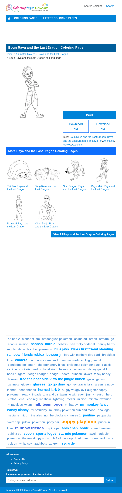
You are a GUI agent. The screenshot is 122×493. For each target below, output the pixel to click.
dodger (54, 374)
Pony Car (53, 422)
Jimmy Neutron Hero (99, 394)
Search (110, 6)
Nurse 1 (75, 415)
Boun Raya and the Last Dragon (88, 137)
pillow (26, 422)
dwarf (88, 374)
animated (80, 339)
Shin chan (70, 428)
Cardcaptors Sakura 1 (44, 360)
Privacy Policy (21, 463)
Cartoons (77, 144)
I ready (25, 394)
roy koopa (53, 428)
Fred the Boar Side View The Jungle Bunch (52, 379)
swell (92, 433)
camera (21, 360)
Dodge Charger (37, 374)
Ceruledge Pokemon (21, 364)
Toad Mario (82, 438)
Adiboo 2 (14, 339)
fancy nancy (102, 374)
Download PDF (76, 126)
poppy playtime (78, 421)
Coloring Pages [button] (25, 18)
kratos (12, 399)
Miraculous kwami (20, 404)
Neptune (13, 415)
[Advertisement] (61, 32)
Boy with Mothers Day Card (82, 354)
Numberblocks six (56, 415)
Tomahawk (99, 438)
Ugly (111, 438)
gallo (90, 379)
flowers (13, 379)
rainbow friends (29, 428)
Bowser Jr (54, 355)
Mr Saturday (39, 410)
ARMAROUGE (106, 339)
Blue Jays (61, 349)
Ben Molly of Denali (82, 344)
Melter (71, 399)
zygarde (68, 443)
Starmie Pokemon (73, 434)
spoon (29, 434)
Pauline (89, 415)
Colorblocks (78, 369)
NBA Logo (104, 410)
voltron (12, 443)
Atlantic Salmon (18, 344)
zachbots (40, 443)
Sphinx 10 (14, 433)
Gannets (13, 384)
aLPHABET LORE (31, 339)
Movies (67, 144)
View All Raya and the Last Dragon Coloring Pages (83, 234)
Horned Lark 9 (49, 390)
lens (21, 399)
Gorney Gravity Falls (80, 384)
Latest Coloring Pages (60, 18)
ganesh (101, 379)
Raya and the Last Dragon (53, 54)
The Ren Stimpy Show (36, 438)
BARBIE (50, 344)
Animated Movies (25, 54)
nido (24, 415)
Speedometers (101, 428)
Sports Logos (46, 434)
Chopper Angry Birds (51, 364)
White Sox (25, 443)
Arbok (93, 339)
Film (99, 140)
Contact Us (19, 459)
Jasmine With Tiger (72, 394)
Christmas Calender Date (83, 364)
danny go (94, 369)
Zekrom (54, 443)
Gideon (26, 384)
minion (81, 399)
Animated (108, 140)
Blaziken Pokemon (39, 349)
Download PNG (103, 126)
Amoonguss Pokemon (57, 339)
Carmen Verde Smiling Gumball (81, 360)
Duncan (77, 374)
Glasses (39, 384)
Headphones (27, 390)
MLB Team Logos (49, 404)
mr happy (71, 404)
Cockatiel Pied (28, 369)
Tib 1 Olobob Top (62, 438)
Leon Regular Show (39, 399)
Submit (110, 480)
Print (89, 115)
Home (9, 54)
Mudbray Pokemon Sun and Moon (72, 410)
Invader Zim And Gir (45, 394)
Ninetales (36, 415)
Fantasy (91, 140)
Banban (37, 344)
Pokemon (38, 422)
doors (65, 374)
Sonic (84, 428)
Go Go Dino (56, 384)
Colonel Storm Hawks (54, 369)
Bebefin (63, 344)
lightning (58, 399)
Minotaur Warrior (100, 399)
